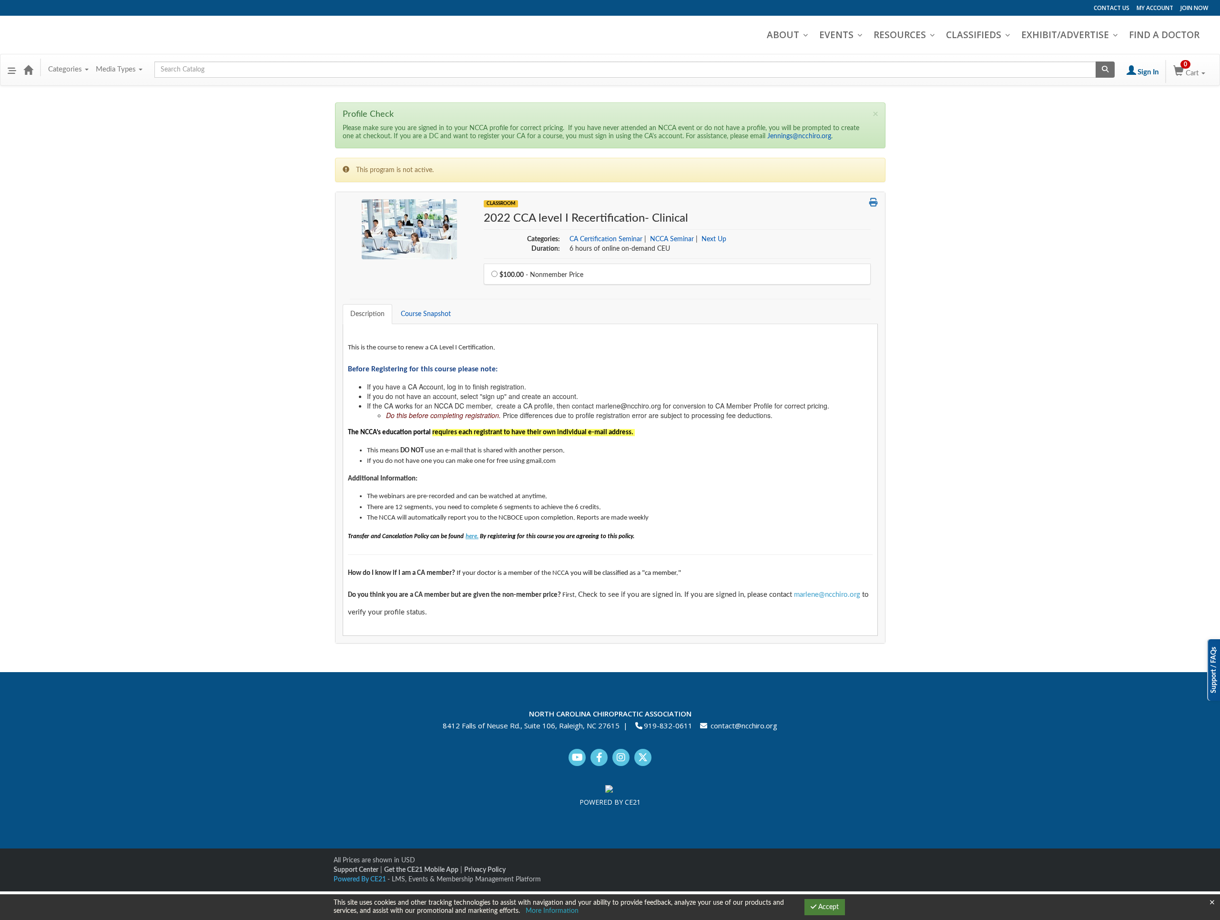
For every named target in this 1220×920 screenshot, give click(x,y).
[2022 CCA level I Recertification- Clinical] (409, 228)
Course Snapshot (426, 314)
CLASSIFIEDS (973, 35)
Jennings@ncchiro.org (799, 136)
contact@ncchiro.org (744, 725)
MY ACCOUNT (1155, 8)
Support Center (356, 870)
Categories (66, 69)
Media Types (117, 69)
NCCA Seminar (672, 239)
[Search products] (1105, 69)
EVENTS (836, 35)
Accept (827, 907)
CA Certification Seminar (605, 239)
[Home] (28, 70)
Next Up (714, 239)
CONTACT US (1111, 8)
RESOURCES (900, 35)
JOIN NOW (1194, 8)
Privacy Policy (485, 870)
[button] (11, 70)
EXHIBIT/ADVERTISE (1065, 35)
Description (367, 314)
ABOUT (783, 35)
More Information (552, 911)
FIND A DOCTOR (1164, 35)
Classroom (501, 203)
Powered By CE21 (360, 879)
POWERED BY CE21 (610, 802)
